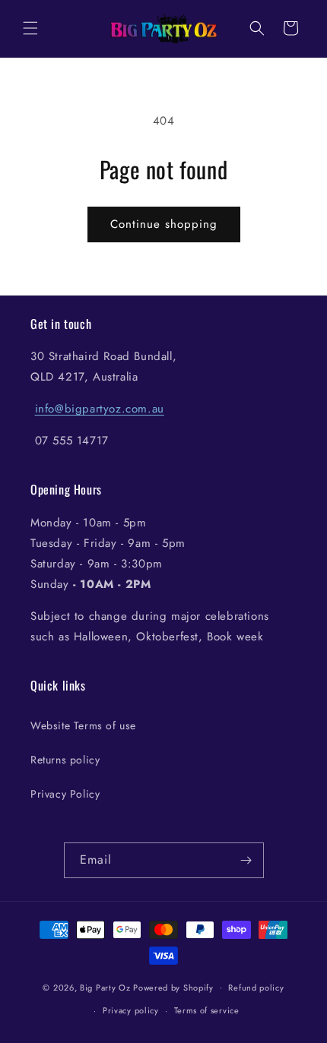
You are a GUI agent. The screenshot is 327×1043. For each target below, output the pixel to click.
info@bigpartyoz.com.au (99, 408)
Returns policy (65, 759)
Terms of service (207, 1010)
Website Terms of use (83, 725)
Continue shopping (163, 224)
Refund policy (256, 987)
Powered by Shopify (173, 987)
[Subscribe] (246, 860)
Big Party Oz (105, 987)
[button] (30, 28)
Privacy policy (131, 1010)
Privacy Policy (65, 793)
